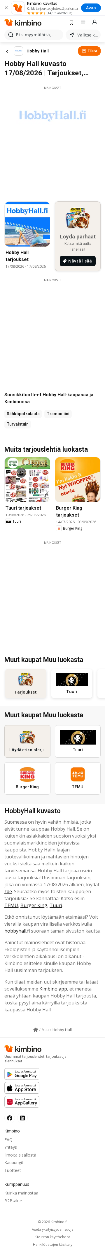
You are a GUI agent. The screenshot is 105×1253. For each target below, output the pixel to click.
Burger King (33, 905)
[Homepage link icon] (35, 1030)
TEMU (11, 905)
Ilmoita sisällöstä (20, 1155)
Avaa (91, 7)
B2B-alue (13, 1200)
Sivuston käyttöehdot (52, 1237)
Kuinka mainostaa (21, 1193)
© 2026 (52, 1221)
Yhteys (10, 1147)
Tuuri (56, 905)
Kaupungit (13, 1162)
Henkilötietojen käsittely (52, 1244)
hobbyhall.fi (17, 931)
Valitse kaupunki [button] (87, 35)
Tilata (92, 50)
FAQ (8, 1139)
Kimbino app (53, 989)
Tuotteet (12, 1170)
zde (8, 891)
